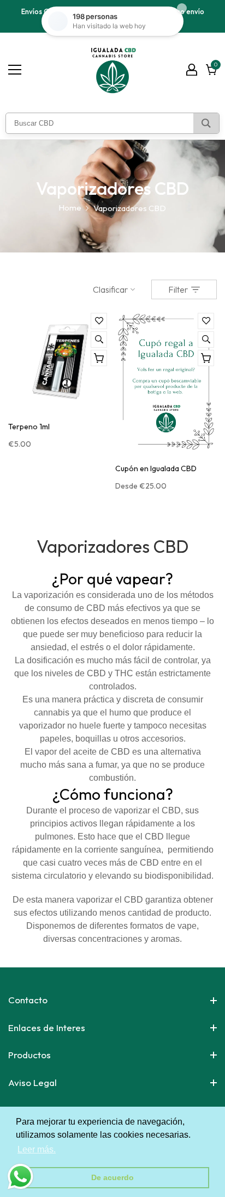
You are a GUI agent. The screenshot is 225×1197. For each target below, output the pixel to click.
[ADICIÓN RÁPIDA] (206, 358)
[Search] (206, 123)
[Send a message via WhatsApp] (20, 1177)
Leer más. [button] (36, 1149)
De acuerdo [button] (112, 1177)
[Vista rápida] (99, 339)
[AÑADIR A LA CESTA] (99, 358)
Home (69, 208)
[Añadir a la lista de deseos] (99, 321)
